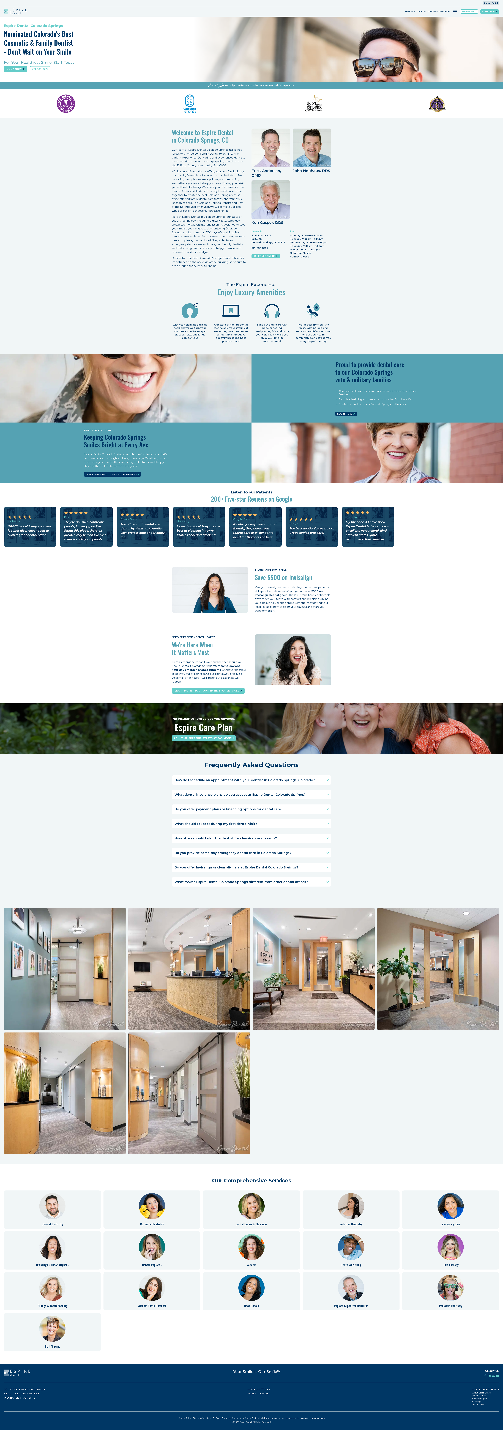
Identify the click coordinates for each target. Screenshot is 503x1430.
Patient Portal (491, 3)
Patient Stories (479, 1396)
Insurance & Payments (439, 11)
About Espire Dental (481, 1393)
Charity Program (479, 1399)
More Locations (258, 1389)
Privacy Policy (184, 1418)
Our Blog (476, 1401)
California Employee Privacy (225, 1418)
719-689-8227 (469, 11)
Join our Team (478, 1404)
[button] (410, 11)
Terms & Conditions (202, 1418)
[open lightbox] (65, 969)
